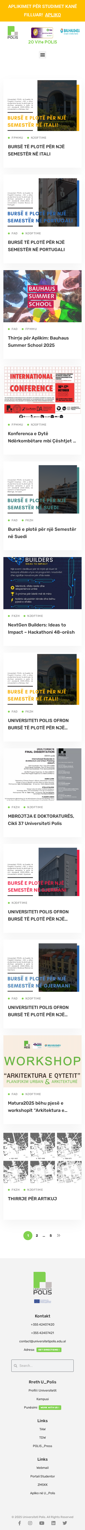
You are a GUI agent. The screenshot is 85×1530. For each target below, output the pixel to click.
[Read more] (42, 82)
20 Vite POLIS (42, 42)
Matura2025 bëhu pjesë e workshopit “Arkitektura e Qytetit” (36, 1110)
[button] (42, 54)
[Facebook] (19, 1523)
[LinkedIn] (53, 1523)
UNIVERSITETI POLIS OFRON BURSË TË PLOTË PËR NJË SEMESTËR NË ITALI (38, 728)
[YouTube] (41, 1523)
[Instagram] (30, 1523)
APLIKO (53, 14)
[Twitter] (65, 1523)
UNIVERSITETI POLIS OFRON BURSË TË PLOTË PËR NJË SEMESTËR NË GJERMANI (38, 919)
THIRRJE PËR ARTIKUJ (32, 1198)
